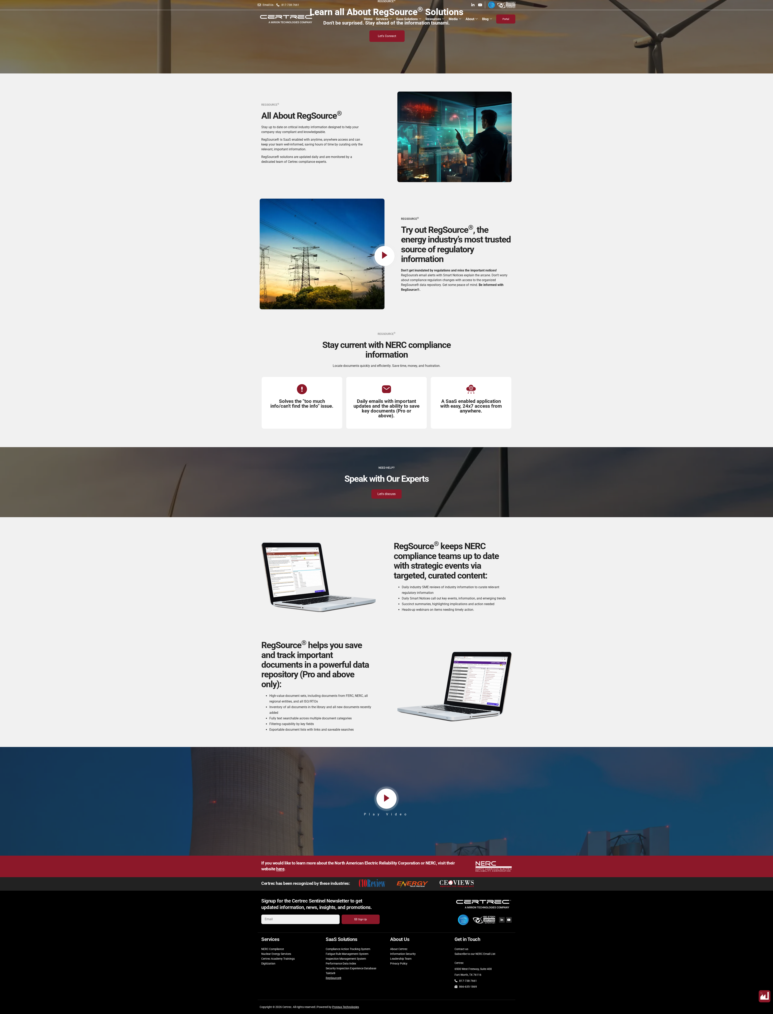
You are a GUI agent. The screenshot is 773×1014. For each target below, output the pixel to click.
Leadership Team (400, 958)
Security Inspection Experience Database (351, 968)
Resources (433, 19)
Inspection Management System (346, 958)
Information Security (403, 953)
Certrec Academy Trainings (278, 958)
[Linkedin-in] (473, 5)
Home (368, 19)
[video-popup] (384, 256)
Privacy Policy (398, 963)
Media (453, 19)
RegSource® (333, 978)
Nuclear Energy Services (276, 953)
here (280, 868)
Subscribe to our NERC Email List (475, 953)
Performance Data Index (341, 963)
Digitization (268, 963)
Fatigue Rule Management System (347, 953)
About (470, 19)
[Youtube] (480, 5)
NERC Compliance (272, 949)
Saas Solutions (407, 19)
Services (382, 19)
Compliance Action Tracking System (348, 949)
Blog (485, 19)
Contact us (461, 949)
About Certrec (398, 949)
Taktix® (330, 973)
